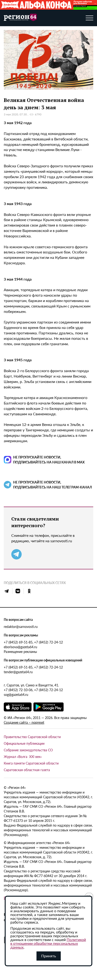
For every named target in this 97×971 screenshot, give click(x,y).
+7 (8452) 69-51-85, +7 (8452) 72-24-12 (33, 642)
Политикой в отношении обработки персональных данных (48, 943)
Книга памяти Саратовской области (31, 763)
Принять (48, 955)
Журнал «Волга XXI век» (23, 756)
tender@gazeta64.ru (18, 671)
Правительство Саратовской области (32, 736)
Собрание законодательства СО (28, 750)
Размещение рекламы (20, 651)
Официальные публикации (24, 743)
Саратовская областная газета (27, 769)
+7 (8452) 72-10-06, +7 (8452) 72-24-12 (33, 689)
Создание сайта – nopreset (24, 722)
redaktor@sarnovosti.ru (21, 626)
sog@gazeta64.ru (16, 694)
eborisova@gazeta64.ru (20, 646)
